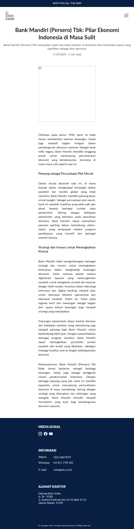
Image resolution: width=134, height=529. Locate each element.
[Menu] (126, 15)
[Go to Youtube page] (51, 434)
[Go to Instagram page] (40, 434)
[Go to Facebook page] (45, 434)
